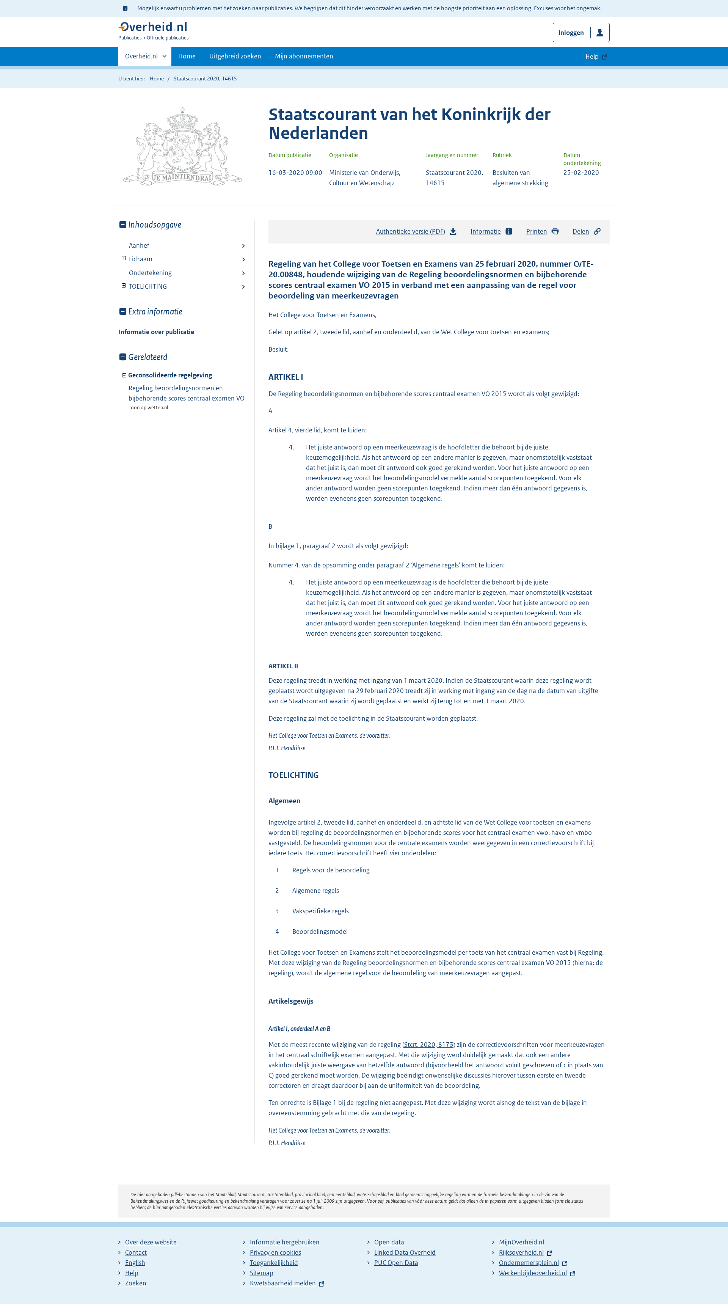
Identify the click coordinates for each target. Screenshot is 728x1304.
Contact (136, 1252)
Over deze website (151, 1242)
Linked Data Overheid (405, 1252)
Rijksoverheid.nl (521, 1252)
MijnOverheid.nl (521, 1242)
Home (187, 56)
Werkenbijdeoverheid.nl (533, 1273)
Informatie (486, 231)
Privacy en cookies (275, 1252)
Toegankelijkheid (274, 1262)
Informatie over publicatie (156, 332)
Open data (389, 1242)
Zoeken (135, 1283)
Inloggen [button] (571, 32)
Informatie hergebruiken (285, 1242)
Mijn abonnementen (304, 56)
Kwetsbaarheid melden (283, 1283)
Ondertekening (150, 273)
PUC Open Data (396, 1262)
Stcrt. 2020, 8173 (428, 1044)
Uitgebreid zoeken (235, 56)
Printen (536, 231)
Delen (581, 231)
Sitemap (261, 1273)
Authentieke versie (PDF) (412, 233)
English (135, 1262)
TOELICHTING (143, 286)
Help (131, 1273)
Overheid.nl (141, 59)
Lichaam (135, 259)
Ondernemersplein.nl (529, 1262)
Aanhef (139, 245)
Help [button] (592, 56)
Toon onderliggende (124, 258)
